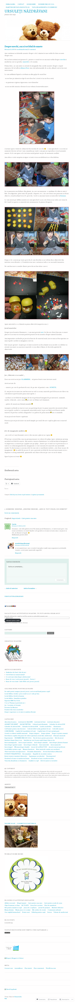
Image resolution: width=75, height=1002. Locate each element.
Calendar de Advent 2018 (30, 726)
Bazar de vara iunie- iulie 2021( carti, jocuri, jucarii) (22, 681)
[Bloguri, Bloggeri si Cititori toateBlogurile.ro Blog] (14, 958)
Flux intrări (28, 968)
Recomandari (26, 754)
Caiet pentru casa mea (35, 903)
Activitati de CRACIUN (25, 722)
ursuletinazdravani (22, 49)
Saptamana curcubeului (36, 756)
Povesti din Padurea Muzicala (52, 751)
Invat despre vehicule (31, 745)
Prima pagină (10, 4)
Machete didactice (57, 907)
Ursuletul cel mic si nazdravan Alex (42, 758)
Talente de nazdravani (61, 912)
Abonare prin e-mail (12, 620)
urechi (62, 59)
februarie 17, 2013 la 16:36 (19, 526)
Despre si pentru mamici (60, 733)
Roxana (63, 196)
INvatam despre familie (22, 747)
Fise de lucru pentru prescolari (43, 738)
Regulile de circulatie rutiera (42, 754)
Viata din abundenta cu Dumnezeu (44, 7)
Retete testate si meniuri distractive (16, 756)
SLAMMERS (25, 379)
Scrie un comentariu (12, 513)
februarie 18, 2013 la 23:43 (22, 545)
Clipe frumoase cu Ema (12, 905)
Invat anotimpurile (11, 742)
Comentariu (60, 580)
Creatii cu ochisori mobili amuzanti (16, 733)
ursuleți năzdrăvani (26, 11)
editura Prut (24, 68)
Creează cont (9, 968)
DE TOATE (25, 905)
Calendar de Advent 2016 (12, 726)
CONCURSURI (9, 731)
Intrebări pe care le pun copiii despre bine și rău (39, 740)
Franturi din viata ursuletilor (17, 7)
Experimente (9, 738)
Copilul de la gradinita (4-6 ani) (26, 731)
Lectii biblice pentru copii (13, 749)
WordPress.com (51, 968)
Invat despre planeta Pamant (58, 742)
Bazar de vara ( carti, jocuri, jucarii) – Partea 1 (20, 679)
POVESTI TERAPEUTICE (13, 754)
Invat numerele (56, 745)
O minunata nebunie (54, 910)
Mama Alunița (9, 910)
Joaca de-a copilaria (30, 907)
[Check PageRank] (10, 989)
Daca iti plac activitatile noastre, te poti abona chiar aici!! (32, 613)
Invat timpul (9, 747)
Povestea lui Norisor (11, 707)
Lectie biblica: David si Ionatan (14, 696)
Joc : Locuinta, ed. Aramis (13, 705)
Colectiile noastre (58, 729)
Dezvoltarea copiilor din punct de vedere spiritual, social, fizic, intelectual (28, 735)
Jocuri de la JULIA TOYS (39, 747)
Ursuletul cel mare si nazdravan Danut (17, 758)
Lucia (14, 524)
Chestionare (57, 726)
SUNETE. (53, 387)
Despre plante (45, 733)
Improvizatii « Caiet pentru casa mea (24, 518)
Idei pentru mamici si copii (13, 907)
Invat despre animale (41, 742)
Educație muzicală (59, 735)
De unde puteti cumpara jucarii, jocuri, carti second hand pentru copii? (27, 691)
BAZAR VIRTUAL (25, 724)
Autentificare (19, 968)
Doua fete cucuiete (36, 905)
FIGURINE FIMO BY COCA (23, 738)
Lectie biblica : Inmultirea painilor (16, 698)
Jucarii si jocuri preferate (57, 747)
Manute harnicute (28, 749)
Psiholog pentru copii (38, 912)
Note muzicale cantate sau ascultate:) (48, 749)
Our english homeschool (12, 912)
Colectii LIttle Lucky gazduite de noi (39, 729)
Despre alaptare (34, 733)
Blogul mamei (21, 903)
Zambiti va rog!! (34, 760)
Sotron (49, 912)
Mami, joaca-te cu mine (22, 910)
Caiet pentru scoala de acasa (53, 903)
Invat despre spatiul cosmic (13, 745)
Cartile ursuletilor (45, 726)
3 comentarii (32, 49)
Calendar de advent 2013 (57, 724)
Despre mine (31, 4)
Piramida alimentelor (34, 751)
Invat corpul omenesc (24, 494)
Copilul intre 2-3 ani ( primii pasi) (48, 731)
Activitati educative (53, 722)
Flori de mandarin (50, 905)
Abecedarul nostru (10, 722)
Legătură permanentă (38, 494)
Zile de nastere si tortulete (48, 760)
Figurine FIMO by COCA (46, 4)
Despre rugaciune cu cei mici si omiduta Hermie (20, 712)
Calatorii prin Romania (40, 724)
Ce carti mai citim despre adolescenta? (18, 677)
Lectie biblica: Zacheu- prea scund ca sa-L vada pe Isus (22, 693)
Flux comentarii (39, 968)
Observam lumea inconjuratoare (15, 751)
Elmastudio (18, 996)
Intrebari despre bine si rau (13, 740)
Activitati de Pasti (39, 722)
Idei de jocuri (14, 494)
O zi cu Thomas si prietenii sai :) (15, 703)
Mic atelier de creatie (39, 910)
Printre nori (26, 912)
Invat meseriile (44, 745)
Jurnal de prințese (44, 907)
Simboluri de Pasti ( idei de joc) (16, 672)
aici (42, 332)
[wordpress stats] (7, 933)
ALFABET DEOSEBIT (11, 724)
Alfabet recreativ (10, 903)
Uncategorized (51, 756)
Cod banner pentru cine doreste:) (15, 729)
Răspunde (15, 537)
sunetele (26, 62)
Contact (21, 4)
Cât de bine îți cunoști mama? (15, 674)
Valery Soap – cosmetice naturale (20, 823)
